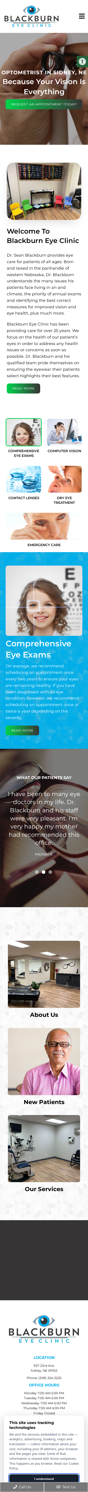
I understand (44, 1479)
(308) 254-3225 (49, 1378)
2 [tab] (43, 872)
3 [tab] (50, 872)
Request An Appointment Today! (44, 104)
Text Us (68, 1487)
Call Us (24, 1487)
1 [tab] (37, 872)
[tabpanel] (44, 829)
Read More (23, 388)
